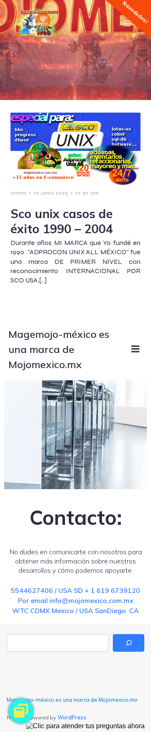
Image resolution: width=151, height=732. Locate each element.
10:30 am (87, 193)
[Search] (128, 643)
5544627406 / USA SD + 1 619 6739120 (75, 590)
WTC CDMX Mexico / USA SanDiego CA (75, 610)
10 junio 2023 (51, 193)
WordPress (71, 717)
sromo (18, 193)
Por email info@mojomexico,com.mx (75, 600)
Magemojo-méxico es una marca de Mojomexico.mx (72, 700)
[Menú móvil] (127, 23)
